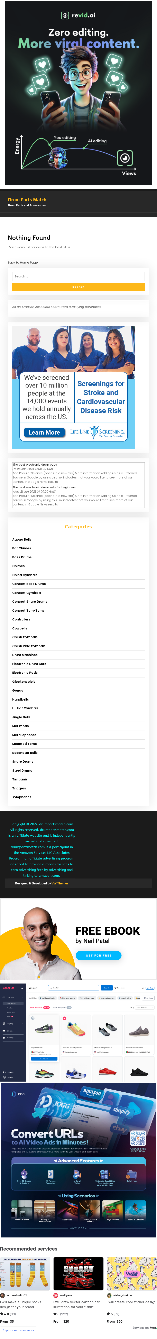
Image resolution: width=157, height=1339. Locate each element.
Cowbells (19, 628)
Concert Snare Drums (29, 601)
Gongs (17, 690)
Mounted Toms (24, 744)
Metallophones (24, 735)
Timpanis (20, 779)
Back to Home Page (23, 262)
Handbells (20, 699)
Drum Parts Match (27, 199)
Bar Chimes (21, 548)
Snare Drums (22, 761)
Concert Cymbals (26, 593)
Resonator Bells (25, 753)
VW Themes (59, 883)
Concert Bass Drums (29, 584)
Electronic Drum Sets (29, 664)
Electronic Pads (25, 673)
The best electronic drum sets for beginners (44, 487)
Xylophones (21, 797)
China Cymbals (24, 575)
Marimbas (20, 726)
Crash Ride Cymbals (29, 646)
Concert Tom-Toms (28, 610)
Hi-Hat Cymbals (25, 708)
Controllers (21, 619)
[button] (78, 215)
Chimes (18, 566)
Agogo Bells (21, 539)
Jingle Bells (21, 717)
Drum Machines (25, 655)
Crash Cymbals (25, 637)
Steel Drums (22, 770)
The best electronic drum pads (34, 465)
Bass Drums (22, 557)
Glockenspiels (23, 682)
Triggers (19, 788)
